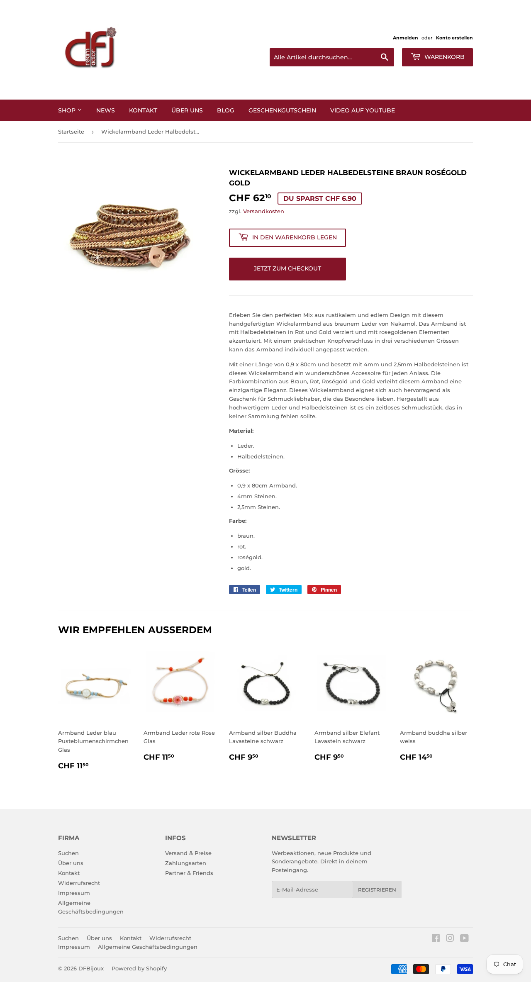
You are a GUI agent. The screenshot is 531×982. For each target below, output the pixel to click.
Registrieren (377, 890)
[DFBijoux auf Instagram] (450, 939)
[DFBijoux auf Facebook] (435, 939)
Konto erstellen (454, 38)
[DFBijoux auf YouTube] (464, 939)
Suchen (68, 853)
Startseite (71, 131)
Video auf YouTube (362, 110)
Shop (67, 110)
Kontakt (143, 110)
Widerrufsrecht (79, 883)
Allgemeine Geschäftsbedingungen (147, 946)
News (105, 110)
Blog (225, 110)
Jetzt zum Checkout (287, 268)
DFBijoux (91, 968)
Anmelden (405, 38)
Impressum (74, 892)
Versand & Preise (188, 853)
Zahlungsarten (185, 863)
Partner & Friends (189, 873)
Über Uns (187, 110)
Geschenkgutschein (282, 110)
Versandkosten (263, 211)
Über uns (70, 863)
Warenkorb (444, 57)
